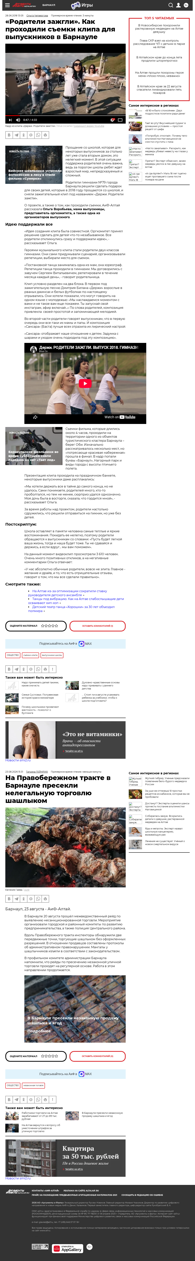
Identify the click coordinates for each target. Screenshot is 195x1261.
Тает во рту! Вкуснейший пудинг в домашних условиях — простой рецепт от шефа (165, 126)
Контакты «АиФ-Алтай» (45, 1190)
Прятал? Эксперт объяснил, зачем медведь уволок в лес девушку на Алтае (165, 163)
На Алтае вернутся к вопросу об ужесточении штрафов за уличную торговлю (41, 1128)
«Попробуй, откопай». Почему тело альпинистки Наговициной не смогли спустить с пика (166, 138)
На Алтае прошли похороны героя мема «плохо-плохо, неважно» (159, 74)
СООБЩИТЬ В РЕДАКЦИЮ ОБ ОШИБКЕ (142, 1195)
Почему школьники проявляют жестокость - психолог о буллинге (40, 709)
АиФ (27, 889)
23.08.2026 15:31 (14, 771)
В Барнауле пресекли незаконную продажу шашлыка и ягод (73, 1020)
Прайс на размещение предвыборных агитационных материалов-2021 (74, 1195)
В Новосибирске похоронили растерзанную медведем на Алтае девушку (159, 29)
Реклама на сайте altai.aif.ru (81, 1190)
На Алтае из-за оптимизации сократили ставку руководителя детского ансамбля (67, 593)
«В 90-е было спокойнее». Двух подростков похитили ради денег (165, 112)
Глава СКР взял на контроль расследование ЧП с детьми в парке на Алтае (159, 44)
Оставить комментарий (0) (97, 1056)
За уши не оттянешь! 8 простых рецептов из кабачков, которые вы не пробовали (167, 793)
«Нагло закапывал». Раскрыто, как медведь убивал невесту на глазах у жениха (166, 151)
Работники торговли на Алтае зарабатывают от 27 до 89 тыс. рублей (40, 1115)
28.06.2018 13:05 (14, 15)
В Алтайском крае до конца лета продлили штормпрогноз (159, 59)
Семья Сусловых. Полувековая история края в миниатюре (40, 696)
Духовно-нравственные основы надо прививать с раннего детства (101, 685)
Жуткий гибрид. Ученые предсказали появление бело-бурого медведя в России (167, 781)
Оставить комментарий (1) (97, 626)
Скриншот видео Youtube (89, 126)
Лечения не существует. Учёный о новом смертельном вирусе (165, 843)
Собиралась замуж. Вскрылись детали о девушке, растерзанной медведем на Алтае (164, 819)
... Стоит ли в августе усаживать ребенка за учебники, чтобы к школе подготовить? (100, 697)
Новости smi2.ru (18, 760)
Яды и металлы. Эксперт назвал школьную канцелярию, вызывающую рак (164, 831)
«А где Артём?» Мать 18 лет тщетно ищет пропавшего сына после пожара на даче (165, 176)
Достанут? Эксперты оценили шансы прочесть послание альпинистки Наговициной (167, 806)
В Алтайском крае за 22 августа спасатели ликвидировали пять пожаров (159, 90)
